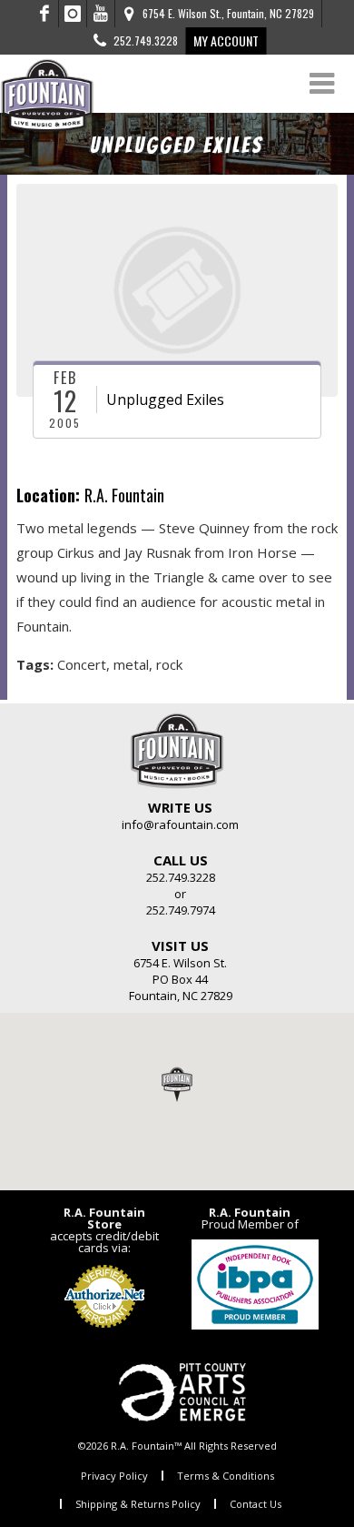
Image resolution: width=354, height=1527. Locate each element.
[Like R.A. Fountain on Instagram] (73, 13)
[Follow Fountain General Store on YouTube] (100, 13)
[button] (177, 1083)
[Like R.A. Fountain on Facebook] (45, 13)
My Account (226, 40)
